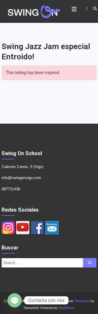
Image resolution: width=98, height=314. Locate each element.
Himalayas (82, 301)
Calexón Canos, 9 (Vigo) (22, 166)
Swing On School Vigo (46, 301)
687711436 (11, 189)
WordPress (66, 308)
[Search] (89, 263)
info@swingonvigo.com (21, 177)
